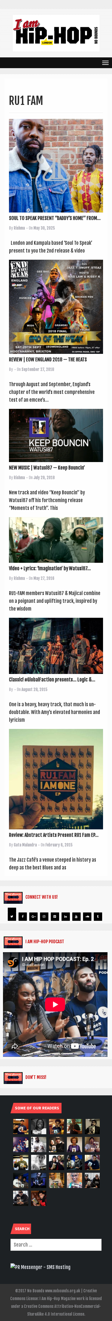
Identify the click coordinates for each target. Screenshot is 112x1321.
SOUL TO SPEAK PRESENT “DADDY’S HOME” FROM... (55, 218)
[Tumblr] (98, 916)
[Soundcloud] (87, 916)
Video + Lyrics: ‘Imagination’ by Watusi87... (50, 568)
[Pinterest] (55, 916)
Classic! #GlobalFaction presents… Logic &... (52, 680)
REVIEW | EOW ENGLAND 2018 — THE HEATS (48, 360)
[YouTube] (76, 916)
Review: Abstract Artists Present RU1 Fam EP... (54, 835)
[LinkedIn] (66, 916)
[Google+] (33, 916)
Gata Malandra (25, 845)
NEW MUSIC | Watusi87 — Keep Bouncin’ (47, 468)
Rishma (19, 228)
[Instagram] (44, 916)
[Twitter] (12, 916)
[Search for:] (56, 1245)
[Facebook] (23, 916)
